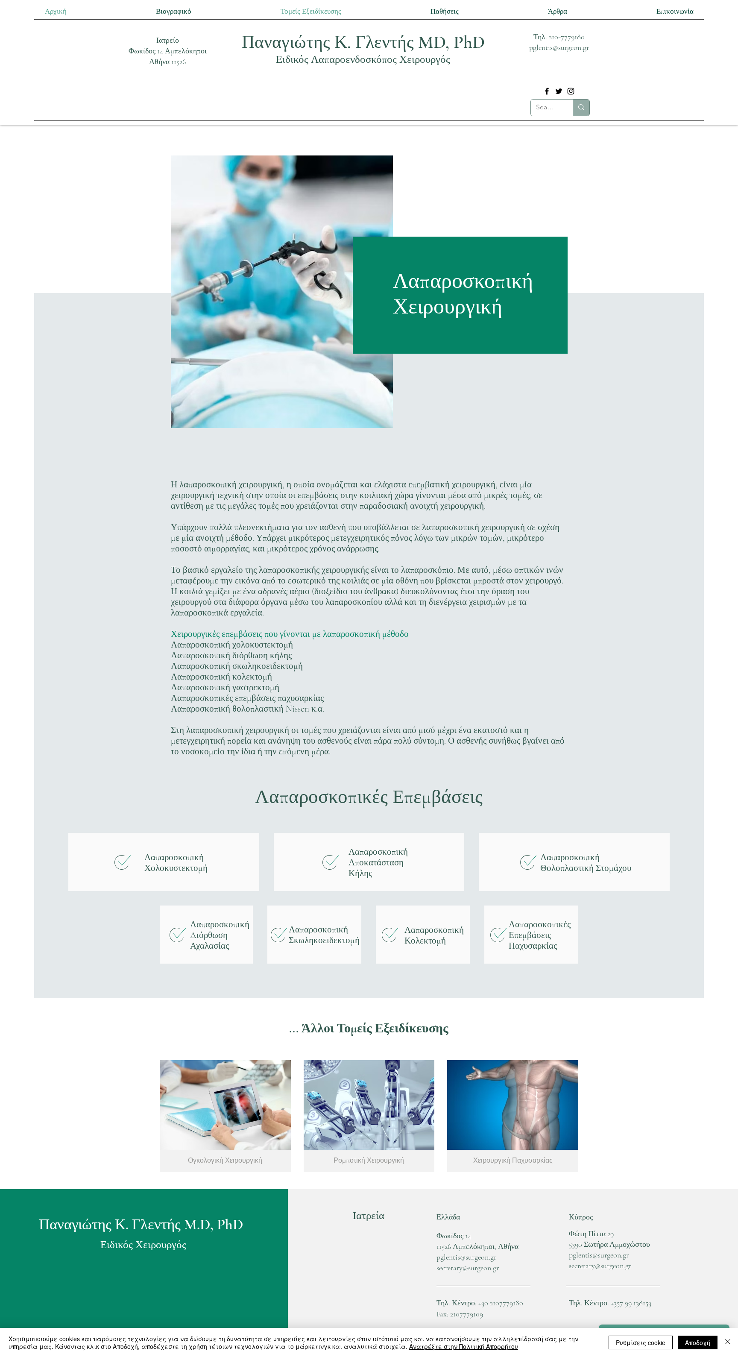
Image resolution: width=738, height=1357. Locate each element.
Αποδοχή (697, 1342)
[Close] (728, 1342)
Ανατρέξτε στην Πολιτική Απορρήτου (463, 1346)
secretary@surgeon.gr (467, 1267)
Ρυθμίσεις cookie (640, 1342)
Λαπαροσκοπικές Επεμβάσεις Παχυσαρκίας (540, 935)
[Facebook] (546, 91)
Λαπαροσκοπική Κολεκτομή (434, 935)
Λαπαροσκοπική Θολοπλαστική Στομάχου (585, 862)
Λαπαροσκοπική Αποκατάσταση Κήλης (378, 863)
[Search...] (581, 108)
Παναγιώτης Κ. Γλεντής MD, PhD (363, 42)
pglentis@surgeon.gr (559, 47)
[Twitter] (558, 91)
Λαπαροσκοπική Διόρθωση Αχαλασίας (219, 935)
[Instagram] (570, 91)
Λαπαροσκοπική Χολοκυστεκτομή (176, 862)
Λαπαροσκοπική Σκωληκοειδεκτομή (324, 935)
